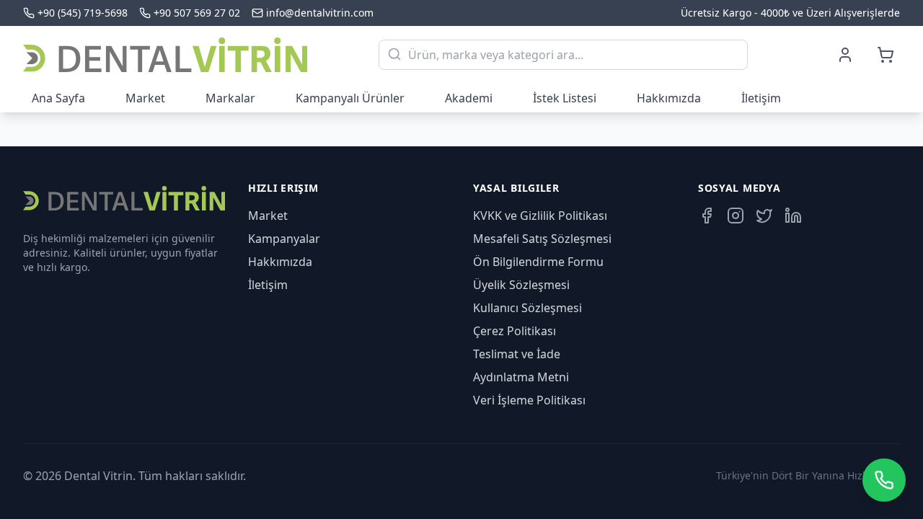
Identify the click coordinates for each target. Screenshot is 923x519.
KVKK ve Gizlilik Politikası (540, 215)
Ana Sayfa (58, 98)
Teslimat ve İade (516, 354)
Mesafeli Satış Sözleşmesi (542, 239)
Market (145, 98)
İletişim (761, 98)
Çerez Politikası (514, 331)
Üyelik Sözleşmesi (521, 285)
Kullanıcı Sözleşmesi (527, 308)
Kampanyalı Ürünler (350, 98)
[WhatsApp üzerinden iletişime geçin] (884, 480)
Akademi (469, 98)
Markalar (230, 98)
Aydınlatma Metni (521, 377)
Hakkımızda (669, 98)
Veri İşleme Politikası (529, 400)
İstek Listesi (564, 98)
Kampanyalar (284, 239)
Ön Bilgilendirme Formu (538, 262)
